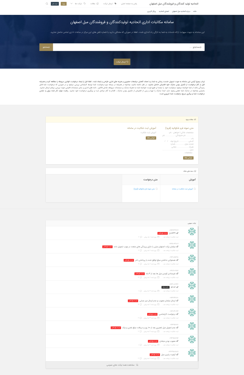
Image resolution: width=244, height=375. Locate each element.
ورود (63, 4)
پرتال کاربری (151, 11)
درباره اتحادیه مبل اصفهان (181, 11)
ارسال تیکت (109, 3)
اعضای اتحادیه (164, 11)
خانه (194, 11)
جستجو (46, 47)
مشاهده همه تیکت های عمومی (120, 365)
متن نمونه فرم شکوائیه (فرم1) (144, 189)
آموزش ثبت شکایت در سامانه (182, 189)
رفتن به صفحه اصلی (129, 3)
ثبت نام (54, 4)
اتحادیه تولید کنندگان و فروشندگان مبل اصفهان (173, 4)
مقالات (93, 3)
